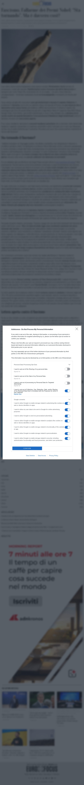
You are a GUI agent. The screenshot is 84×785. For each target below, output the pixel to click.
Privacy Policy (53, 455)
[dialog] (42, 392)
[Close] (77, 329)
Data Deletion (30, 455)
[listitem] (42, 364)
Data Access (42, 455)
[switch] (67, 369)
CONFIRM (27, 448)
